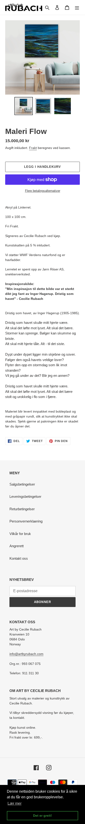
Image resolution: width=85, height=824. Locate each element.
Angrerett (16, 546)
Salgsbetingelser (22, 484)
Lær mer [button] (14, 803)
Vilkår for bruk (20, 534)
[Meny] (77, 7)
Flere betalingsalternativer (42, 191)
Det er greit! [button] (42, 815)
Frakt (33, 148)
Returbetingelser (22, 509)
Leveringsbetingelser (25, 496)
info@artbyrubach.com (26, 654)
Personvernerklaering (25, 521)
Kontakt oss (18, 558)
